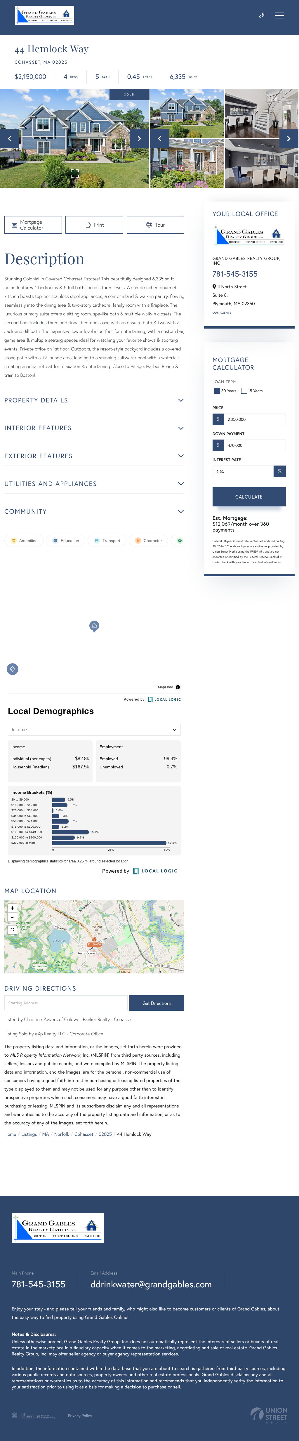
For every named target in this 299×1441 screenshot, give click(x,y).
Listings (29, 1134)
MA (45, 1134)
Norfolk (61, 1134)
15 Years (255, 390)
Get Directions (156, 1003)
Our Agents (222, 313)
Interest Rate (227, 459)
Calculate (249, 497)
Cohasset (83, 1134)
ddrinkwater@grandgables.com (151, 1284)
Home (10, 1134)
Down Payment (228, 433)
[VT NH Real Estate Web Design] (269, 1415)
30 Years (229, 390)
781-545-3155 (235, 274)
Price (218, 407)
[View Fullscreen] (12, 930)
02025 (105, 1134)
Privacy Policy (80, 1415)
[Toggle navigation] (279, 15)
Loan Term (225, 381)
